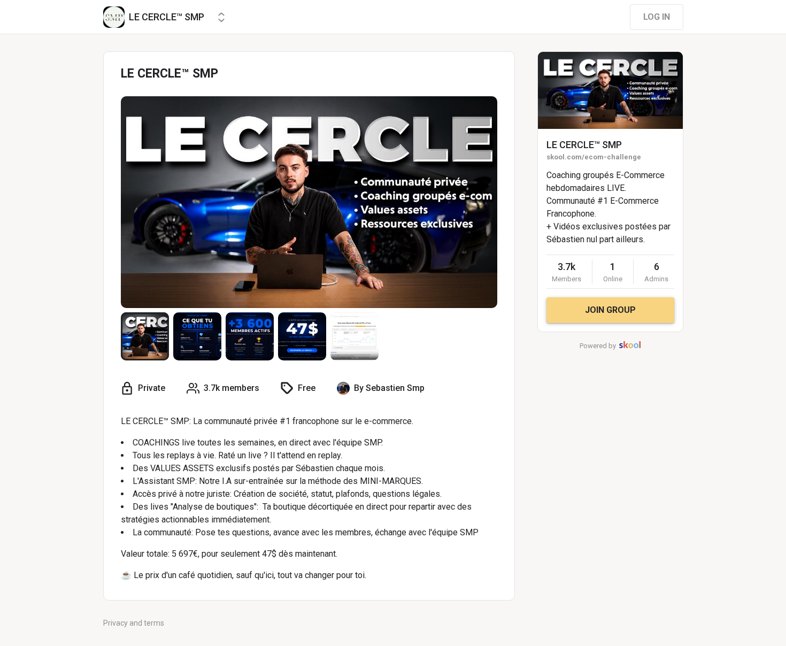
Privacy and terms (133, 623)
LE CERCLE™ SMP (584, 144)
